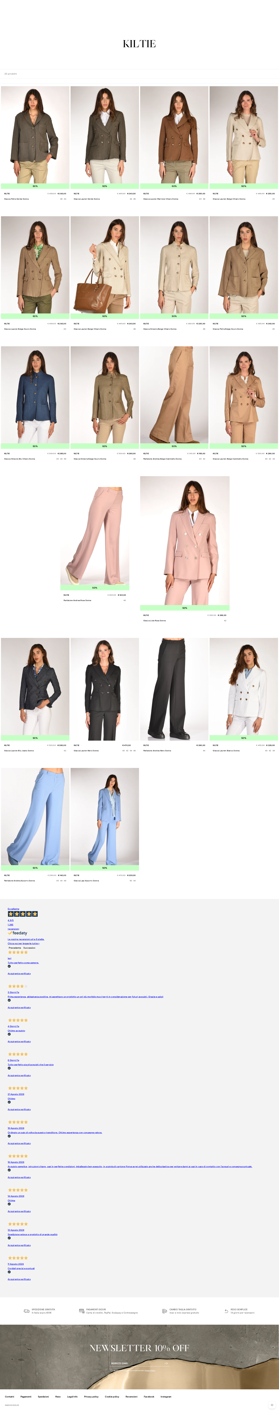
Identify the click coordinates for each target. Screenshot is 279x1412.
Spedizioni (43, 1396)
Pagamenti (26, 1396)
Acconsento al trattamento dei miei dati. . (135, 1370)
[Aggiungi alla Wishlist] (66, 89)
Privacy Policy (150, 1370)
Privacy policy (91, 1396)
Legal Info (72, 1396)
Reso (58, 1396)
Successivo (29, 947)
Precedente (15, 947)
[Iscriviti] (166, 1363)
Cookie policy (112, 1396)
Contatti (9, 1396)
